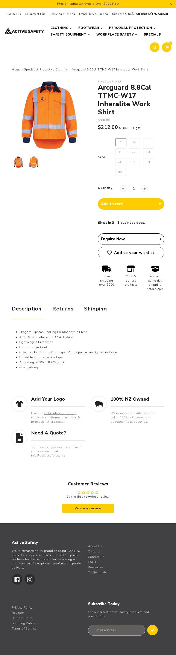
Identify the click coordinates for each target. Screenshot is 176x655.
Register (18, 613)
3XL (148, 152)
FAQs (92, 562)
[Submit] (152, 630)
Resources (95, 567)
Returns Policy (22, 618)
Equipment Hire (35, 14)
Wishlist (141, 13)
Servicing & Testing (62, 14)
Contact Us (13, 14)
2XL (134, 152)
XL (121, 152)
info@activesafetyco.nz (48, 456)
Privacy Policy (22, 608)
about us (140, 422)
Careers (93, 551)
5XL (134, 162)
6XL (148, 162)
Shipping (95, 308)
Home (16, 69)
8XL (120, 172)
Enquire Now (113, 239)
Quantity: (106, 188)
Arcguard (104, 119)
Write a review (87, 508)
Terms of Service (24, 629)
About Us (95, 546)
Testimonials (97, 572)
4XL (120, 162)
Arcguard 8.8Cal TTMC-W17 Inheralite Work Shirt (110, 69)
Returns (63, 308)
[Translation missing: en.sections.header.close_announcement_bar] (170, 4)
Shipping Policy (23, 623)
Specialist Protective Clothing (46, 69)
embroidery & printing (60, 413)
